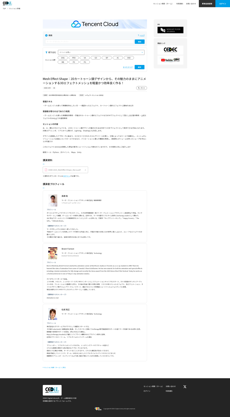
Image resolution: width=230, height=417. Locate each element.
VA (85, 58)
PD (74, 62)
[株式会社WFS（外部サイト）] (170, 30)
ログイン (222, 3)
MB (63, 62)
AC (118, 58)
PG (85, 62)
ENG (63, 58)
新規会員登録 (207, 3)
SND (129, 58)
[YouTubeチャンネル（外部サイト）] (170, 60)
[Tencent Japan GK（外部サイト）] (95, 24)
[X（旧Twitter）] (184, 386)
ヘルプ (142, 35)
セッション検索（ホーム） (163, 3)
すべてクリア (128, 67)
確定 (139, 41)
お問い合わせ (191, 3)
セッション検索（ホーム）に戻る (55, 367)
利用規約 (179, 3)
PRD (74, 58)
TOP (4, 8)
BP (107, 58)
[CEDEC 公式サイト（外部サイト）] (170, 50)
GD (96, 58)
